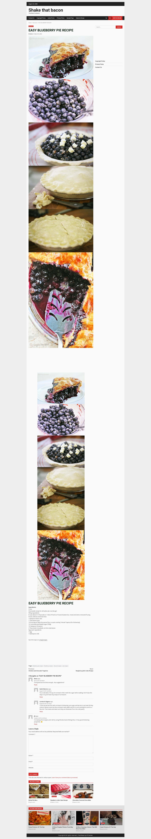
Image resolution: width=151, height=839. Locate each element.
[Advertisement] (61, 360)
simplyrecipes (43, 640)
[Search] (106, 18)
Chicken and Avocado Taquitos (38, 670)
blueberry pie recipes (38, 666)
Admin (31, 34)
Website (31, 767)
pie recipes (65, 666)
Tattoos (79, 823)
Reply (35, 685)
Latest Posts (51, 18)
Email (31, 761)
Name (31, 755)
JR (34, 716)
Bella (35, 679)
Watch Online (117, 18)
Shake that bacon (46, 10)
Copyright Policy (41, 18)
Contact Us (31, 18)
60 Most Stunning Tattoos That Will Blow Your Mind (87, 818)
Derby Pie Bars (39, 791)
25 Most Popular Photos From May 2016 (63, 818)
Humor (31, 823)
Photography (57, 823)
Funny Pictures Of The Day (40, 818)
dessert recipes (58, 666)
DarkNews (81, 835)
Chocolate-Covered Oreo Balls (83, 791)
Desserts (31, 26)
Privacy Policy (60, 18)
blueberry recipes (48, 666)
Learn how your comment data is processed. (65, 777)
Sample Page (70, 18)
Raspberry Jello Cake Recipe (84, 670)
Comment (32, 734)
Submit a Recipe (80, 18)
